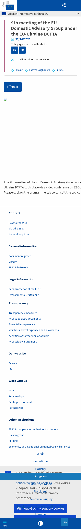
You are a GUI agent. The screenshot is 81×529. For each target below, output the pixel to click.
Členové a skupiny (41, 499)
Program (40, 476)
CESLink (13, 441)
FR (22, 50)
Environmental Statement (24, 295)
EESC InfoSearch (18, 268)
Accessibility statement (23, 342)
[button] (64, 5)
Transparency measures (23, 313)
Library (13, 262)
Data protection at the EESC (25, 289)
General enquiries (19, 235)
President (40, 491)
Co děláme (40, 461)
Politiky (40, 469)
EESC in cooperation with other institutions (34, 429)
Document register (20, 256)
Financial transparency (22, 324)
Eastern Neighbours (39, 70)
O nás (40, 453)
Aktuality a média (40, 484)
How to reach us (18, 223)
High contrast (40, 523)
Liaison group (16, 435)
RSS (11, 369)
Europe (60, 70)
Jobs (12, 391)
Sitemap (13, 363)
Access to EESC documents (25, 319)
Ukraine (40, 514)
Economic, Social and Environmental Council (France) (40, 447)
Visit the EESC (17, 229)
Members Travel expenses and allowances (34, 330)
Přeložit (12, 87)
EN (14, 50)
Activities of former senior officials (29, 336)
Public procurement (20, 402)
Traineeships (16, 396)
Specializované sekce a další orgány (40, 506)
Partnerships (16, 408)
